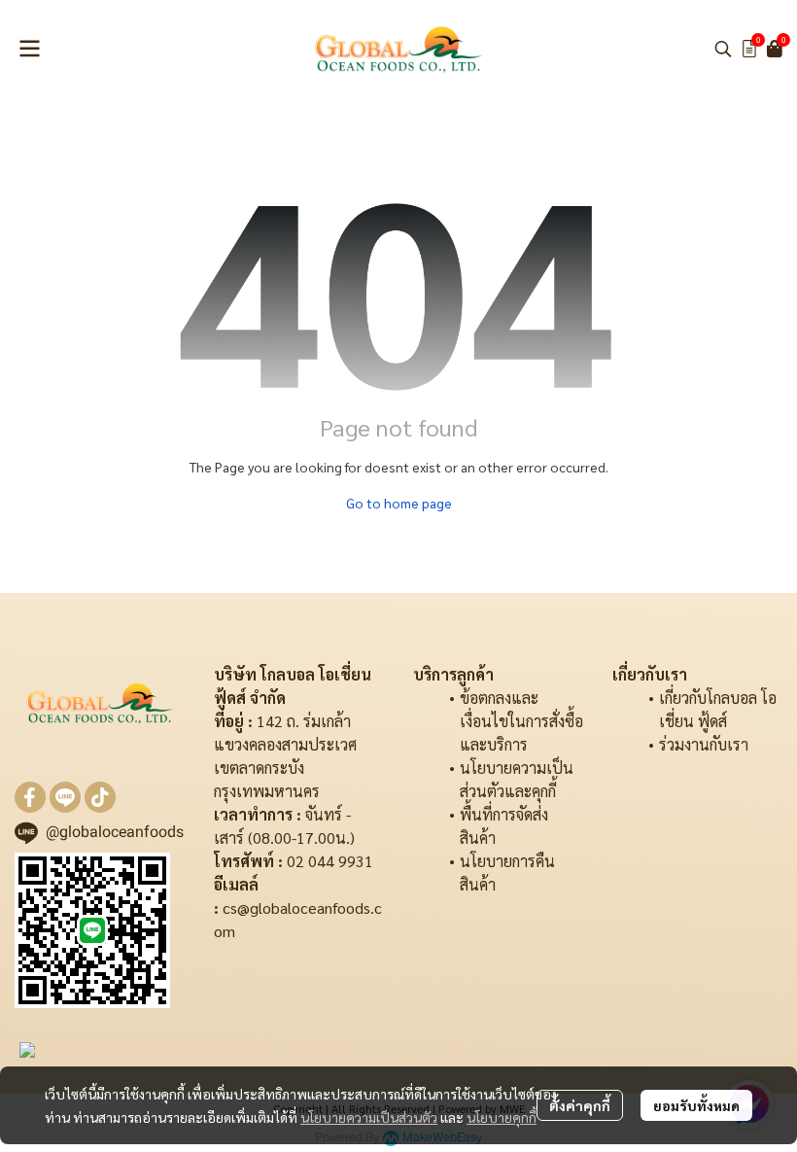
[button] (723, 48)
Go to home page (399, 502)
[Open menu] (29, 48)
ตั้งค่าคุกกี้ (579, 1105)
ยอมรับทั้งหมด (696, 1105)
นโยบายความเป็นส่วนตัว (368, 1117)
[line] (65, 797)
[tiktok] (100, 797)
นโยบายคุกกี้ (502, 1117)
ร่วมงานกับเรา (703, 744)
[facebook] (30, 797)
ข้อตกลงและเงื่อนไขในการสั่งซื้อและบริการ (521, 720)
